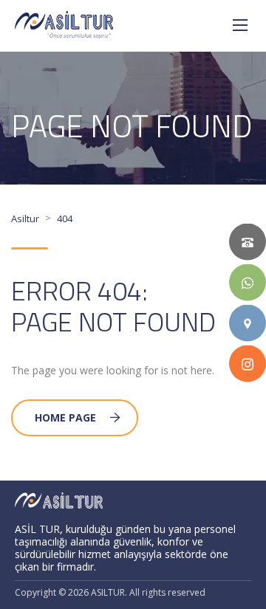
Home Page (65, 417)
